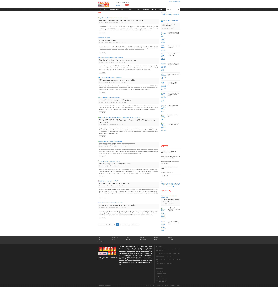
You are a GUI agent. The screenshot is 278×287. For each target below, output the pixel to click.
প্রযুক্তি (105, 9)
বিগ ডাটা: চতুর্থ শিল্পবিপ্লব (167, 172)
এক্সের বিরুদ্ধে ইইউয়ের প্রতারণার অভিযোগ (172, 54)
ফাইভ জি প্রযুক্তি (164, 176)
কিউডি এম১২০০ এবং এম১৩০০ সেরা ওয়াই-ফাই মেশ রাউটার (117, 80)
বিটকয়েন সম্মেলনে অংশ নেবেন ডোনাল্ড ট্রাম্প (174, 46)
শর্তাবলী (166, 285)
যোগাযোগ (178, 285)
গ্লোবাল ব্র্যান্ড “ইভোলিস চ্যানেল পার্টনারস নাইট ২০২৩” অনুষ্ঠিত (117, 205)
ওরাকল (155, 239)
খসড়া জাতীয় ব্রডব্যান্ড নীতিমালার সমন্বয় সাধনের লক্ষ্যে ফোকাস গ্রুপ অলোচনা (121, 20)
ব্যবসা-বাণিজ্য (100, 242)
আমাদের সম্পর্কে (152, 285)
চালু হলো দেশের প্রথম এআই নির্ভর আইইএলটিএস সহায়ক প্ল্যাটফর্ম (173, 65)
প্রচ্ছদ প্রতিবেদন (114, 9)
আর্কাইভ (127, 5)
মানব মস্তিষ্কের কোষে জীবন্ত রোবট (173, 115)
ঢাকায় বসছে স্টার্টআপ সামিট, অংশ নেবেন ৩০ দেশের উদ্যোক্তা (173, 94)
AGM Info (128, 239)
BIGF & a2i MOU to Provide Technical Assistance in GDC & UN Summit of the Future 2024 (127, 121)
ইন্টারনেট (138, 9)
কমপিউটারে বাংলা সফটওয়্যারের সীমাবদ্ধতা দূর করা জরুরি (168, 151)
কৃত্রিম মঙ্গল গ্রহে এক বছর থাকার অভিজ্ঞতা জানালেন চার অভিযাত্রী (173, 223)
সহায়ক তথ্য (172, 285)
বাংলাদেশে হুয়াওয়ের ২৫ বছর (107, 40)
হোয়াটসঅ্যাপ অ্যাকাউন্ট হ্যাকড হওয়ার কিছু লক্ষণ (169, 24)
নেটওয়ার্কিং (170, 239)
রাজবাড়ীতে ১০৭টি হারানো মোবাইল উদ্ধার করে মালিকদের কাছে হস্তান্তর (174, 209)
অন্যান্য (152, 9)
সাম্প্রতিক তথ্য (143, 239)
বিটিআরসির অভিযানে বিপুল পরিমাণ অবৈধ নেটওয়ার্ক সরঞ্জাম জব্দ (117, 60)
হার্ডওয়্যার (145, 9)
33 (135, 224)
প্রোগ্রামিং (130, 9)
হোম (100, 9)
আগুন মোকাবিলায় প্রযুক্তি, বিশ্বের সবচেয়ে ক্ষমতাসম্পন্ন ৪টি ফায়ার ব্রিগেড (170, 157)
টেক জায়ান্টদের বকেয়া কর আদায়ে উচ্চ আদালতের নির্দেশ (170, 162)
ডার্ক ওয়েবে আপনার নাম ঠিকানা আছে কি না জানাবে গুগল (173, 84)
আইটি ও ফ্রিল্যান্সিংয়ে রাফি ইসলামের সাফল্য (173, 106)
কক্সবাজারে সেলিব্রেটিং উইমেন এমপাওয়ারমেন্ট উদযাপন (115, 164)
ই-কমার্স (123, 9)
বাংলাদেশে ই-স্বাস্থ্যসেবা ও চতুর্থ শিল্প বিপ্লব (169, 167)
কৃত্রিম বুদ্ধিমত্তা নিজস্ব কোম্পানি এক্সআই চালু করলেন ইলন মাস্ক (117, 144)
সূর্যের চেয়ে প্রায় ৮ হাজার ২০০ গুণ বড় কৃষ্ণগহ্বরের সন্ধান (170, 200)
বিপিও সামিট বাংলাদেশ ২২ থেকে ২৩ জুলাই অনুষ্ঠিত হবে (115, 100)
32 (132, 224)
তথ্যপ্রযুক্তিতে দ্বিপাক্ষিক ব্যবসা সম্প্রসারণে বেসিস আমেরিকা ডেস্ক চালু (173, 34)
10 (125, 224)
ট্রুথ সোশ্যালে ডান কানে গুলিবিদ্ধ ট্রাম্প (174, 75)
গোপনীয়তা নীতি (160, 285)
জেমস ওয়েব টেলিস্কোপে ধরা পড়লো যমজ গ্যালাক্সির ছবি (173, 123)
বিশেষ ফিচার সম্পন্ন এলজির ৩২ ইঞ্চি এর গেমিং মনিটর (114, 184)
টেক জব (160, 9)
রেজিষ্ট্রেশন (118, 5)
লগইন (123, 5)
